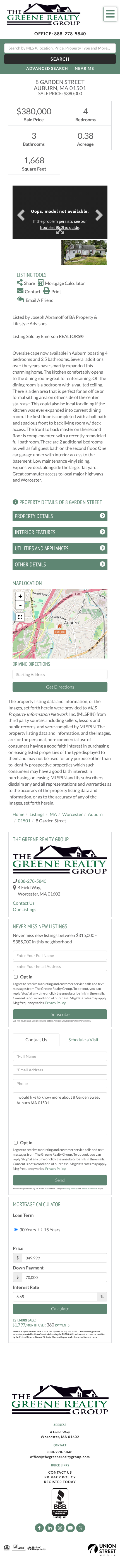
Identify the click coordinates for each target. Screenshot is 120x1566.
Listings (37, 814)
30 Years (27, 1229)
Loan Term (23, 1215)
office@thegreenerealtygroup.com (60, 1457)
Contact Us (24, 903)
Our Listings (24, 909)
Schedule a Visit (83, 1039)
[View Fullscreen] (20, 617)
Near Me (84, 68)
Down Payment (28, 1267)
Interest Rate (26, 1287)
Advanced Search (47, 68)
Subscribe (60, 1014)
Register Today (60, 1482)
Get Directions (60, 686)
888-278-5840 (70, 33)
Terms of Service (89, 1188)
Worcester (72, 814)
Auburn (95, 814)
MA (53, 814)
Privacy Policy (55, 1003)
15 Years (51, 1229)
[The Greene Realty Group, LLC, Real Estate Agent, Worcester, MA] (60, 1503)
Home (18, 814)
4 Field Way (60, 1432)
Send (60, 1180)
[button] (60, 59)
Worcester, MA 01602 (60, 1437)
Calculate (60, 1308)
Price (18, 1248)
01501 (24, 820)
